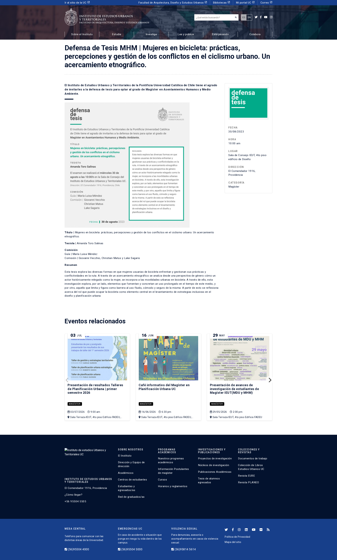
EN (249, 17)
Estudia (116, 34)
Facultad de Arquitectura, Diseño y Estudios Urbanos (172, 2)
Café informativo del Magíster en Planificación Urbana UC (164, 387)
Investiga (151, 34)
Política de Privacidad (237, 536)
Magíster (75, 404)
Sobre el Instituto (82, 34)
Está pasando (220, 34)
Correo (266, 2)
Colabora (255, 34)
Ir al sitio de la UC (77, 2)
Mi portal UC (245, 2)
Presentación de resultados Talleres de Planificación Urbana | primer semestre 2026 (95, 388)
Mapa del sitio (233, 542)
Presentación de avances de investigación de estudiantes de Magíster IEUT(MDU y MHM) (234, 388)
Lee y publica (186, 34)
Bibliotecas (221, 2)
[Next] (269, 380)
